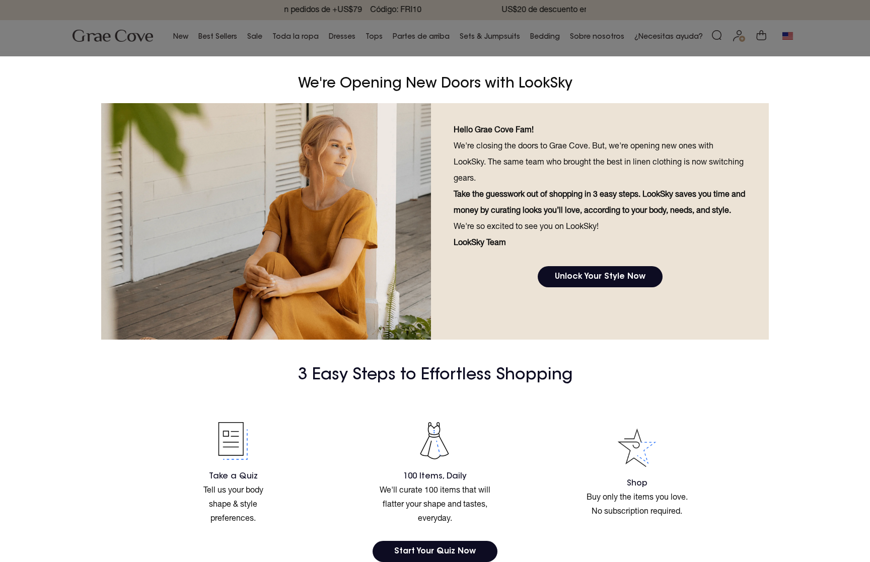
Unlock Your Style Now (600, 277)
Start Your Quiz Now (435, 551)
